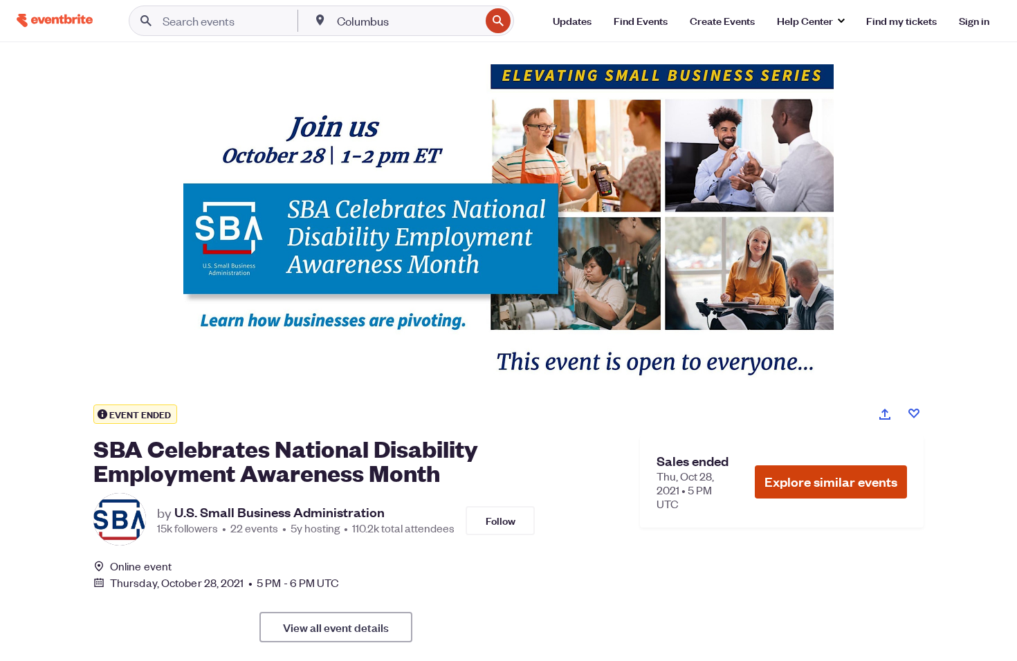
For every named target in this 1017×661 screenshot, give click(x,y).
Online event (141, 566)
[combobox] (407, 21)
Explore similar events (830, 481)
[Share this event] (885, 414)
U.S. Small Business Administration (279, 512)
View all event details (336, 627)
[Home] (55, 20)
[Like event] (914, 413)
